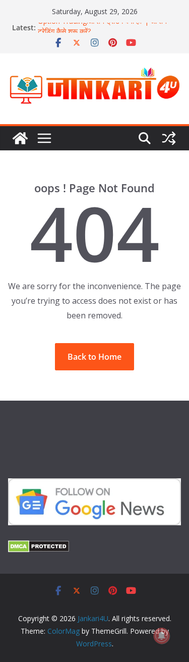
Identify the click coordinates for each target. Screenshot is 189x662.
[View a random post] (169, 138)
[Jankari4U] (20, 138)
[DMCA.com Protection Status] (38, 546)
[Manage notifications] (162, 636)
